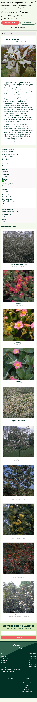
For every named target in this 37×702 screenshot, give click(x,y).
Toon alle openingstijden (8, 671)
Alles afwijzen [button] (28, 23)
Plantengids (27, 687)
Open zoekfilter (8, 33)
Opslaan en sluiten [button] (10, 23)
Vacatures (27, 689)
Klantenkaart (27, 683)
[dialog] (18, 15)
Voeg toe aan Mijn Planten (25, 41)
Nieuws (27, 678)
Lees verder (30, 9)
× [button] (35, 1)
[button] (18, 27)
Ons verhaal (9, 678)
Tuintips (27, 685)
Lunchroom (27, 680)
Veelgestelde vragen (27, 691)
